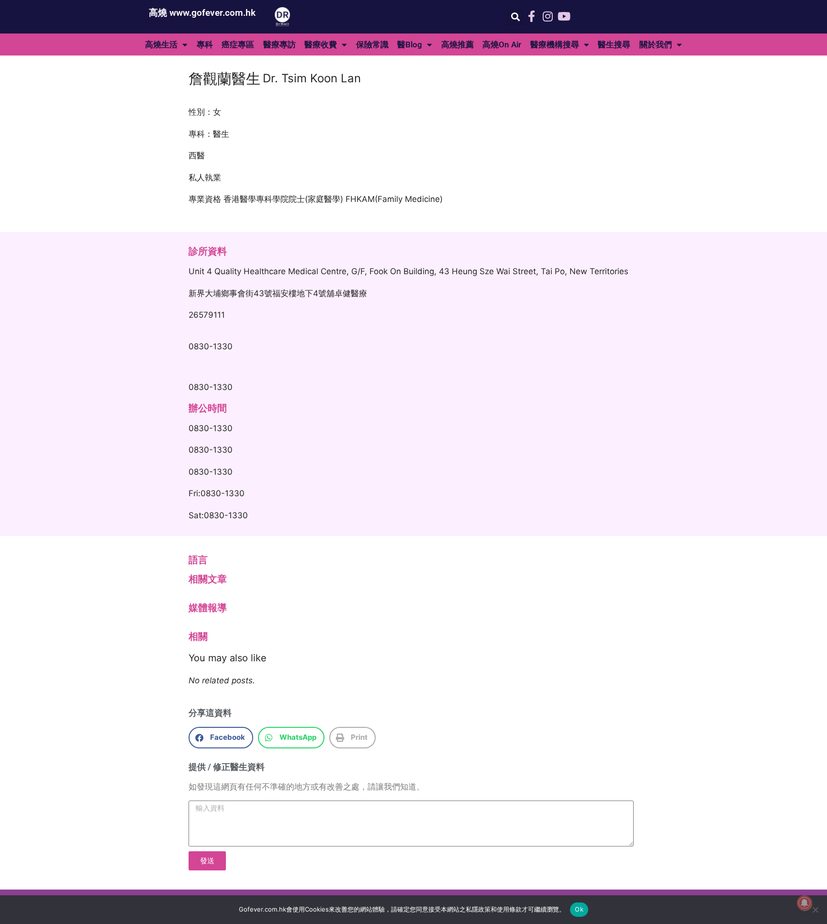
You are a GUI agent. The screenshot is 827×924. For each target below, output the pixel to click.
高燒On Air (501, 44)
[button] (515, 17)
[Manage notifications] (804, 903)
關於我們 (655, 44)
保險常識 (372, 44)
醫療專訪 (279, 44)
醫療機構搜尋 (554, 44)
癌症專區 (238, 44)
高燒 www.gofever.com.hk (202, 12)
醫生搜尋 (614, 44)
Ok (579, 909)
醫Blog (409, 44)
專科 (205, 44)
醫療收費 (320, 44)
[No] (815, 909)
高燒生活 (161, 44)
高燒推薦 (457, 44)
